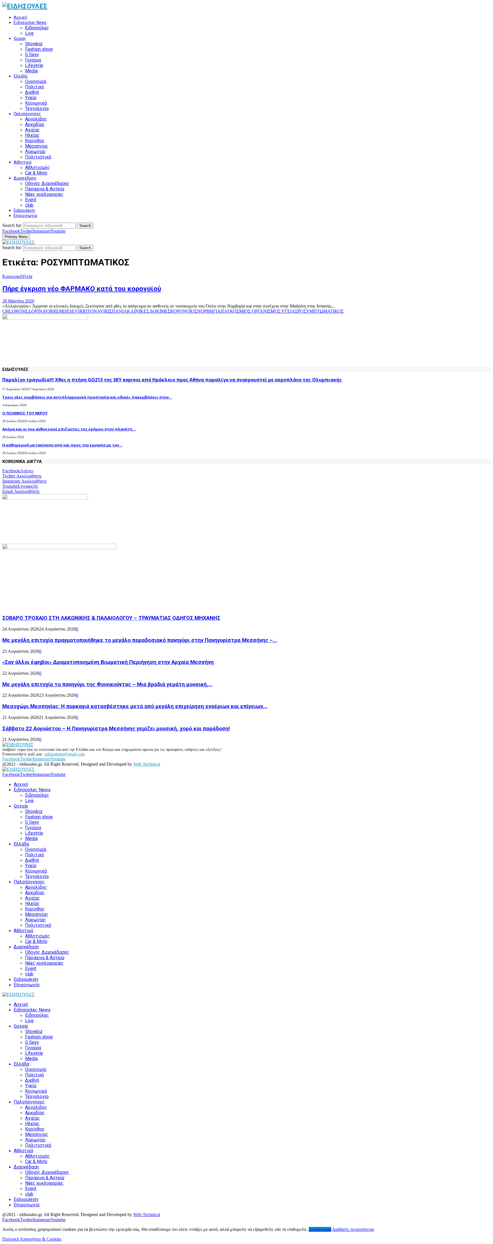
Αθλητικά (22, 162)
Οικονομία (35, 81)
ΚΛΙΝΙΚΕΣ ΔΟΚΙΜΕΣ (148, 311)
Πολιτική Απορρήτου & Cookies (31, 1239)
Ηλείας (32, 135)
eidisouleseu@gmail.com (65, 754)
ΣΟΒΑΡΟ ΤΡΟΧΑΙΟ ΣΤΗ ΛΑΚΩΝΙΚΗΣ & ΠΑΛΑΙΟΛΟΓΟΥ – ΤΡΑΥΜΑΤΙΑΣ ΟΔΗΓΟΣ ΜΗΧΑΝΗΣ (111, 618)
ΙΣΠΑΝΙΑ (117, 311)
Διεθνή (32, 92)
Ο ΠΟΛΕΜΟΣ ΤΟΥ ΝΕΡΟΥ (25, 413)
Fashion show (39, 49)
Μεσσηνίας (36, 146)
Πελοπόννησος (27, 113)
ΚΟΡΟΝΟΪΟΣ (183, 311)
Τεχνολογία (37, 108)
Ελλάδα (20, 76)
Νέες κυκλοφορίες (44, 194)
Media (31, 71)
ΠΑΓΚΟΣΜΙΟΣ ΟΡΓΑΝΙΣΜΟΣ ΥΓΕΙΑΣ (259, 311)
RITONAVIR (95, 311)
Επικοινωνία (25, 215)
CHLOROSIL (15, 311)
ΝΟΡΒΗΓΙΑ (209, 311)
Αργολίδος (36, 119)
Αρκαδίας (35, 124)
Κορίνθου (34, 140)
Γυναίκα (33, 60)
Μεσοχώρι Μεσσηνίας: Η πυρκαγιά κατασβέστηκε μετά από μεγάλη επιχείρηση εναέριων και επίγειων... (134, 706)
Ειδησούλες (37, 28)
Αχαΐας (32, 130)
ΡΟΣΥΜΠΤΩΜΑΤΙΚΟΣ (321, 311)
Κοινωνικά (36, 103)
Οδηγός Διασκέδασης (47, 183)
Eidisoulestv (24, 210)
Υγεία (30, 97)
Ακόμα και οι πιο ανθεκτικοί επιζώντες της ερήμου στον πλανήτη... (69, 429)
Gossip (20, 38)
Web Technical (146, 764)
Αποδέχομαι (320, 1229)
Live (29, 33)
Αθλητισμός (37, 167)
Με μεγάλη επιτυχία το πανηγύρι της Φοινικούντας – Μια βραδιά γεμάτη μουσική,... (107, 684)
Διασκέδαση (25, 178)
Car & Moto (36, 173)
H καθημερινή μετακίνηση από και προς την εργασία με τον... (62, 445)
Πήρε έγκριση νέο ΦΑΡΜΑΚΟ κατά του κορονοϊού (81, 289)
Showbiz (34, 43)
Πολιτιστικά (38, 157)
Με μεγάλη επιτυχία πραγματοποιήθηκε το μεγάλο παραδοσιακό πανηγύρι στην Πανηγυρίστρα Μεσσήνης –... (139, 640)
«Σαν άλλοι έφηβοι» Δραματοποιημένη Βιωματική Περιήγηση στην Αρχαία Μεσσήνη (108, 662)
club (29, 205)
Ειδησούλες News (30, 22)
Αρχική (20, 17)
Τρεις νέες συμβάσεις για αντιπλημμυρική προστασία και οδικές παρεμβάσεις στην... (87, 397)
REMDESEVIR (68, 311)
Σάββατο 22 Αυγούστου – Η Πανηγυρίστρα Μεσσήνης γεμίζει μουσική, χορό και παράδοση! (116, 728)
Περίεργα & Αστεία (44, 189)
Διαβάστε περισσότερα (353, 1229)
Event (30, 199)
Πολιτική (34, 87)
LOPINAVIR (41, 311)
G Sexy (32, 54)
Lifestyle (34, 65)
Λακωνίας (35, 151)
